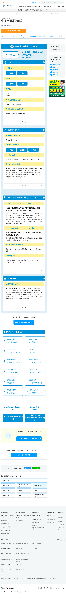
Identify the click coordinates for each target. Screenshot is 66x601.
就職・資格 (6, 490)
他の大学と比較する (24, 455)
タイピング (34, 548)
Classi (17, 564)
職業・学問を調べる (48, 6)
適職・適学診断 (35, 522)
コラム (62, 6)
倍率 (20, 495)
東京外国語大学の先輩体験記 (27, 13)
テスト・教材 (57, 6)
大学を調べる (21, 6)
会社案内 (62, 588)
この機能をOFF (57, 49)
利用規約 (16, 578)
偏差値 (20, 490)
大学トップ (6, 480)
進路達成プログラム (5, 564)
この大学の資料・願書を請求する (13, 418)
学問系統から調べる (51, 515)
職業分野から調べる (36, 519)
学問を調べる (50, 512)
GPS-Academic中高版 (21, 543)
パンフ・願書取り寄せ (13, 30)
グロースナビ (19, 569)
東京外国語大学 (18, 13)
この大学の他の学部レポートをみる (35, 408)
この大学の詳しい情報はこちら (13, 408)
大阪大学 (55, 69)
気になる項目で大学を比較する (8, 527)
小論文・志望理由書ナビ (21, 553)
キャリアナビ (19, 548)
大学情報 (5, 13)
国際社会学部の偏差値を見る (24, 322)
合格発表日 (6, 495)
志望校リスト (61, 517)
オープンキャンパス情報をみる (29, 438)
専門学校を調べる (29, 6)
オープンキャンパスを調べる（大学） (7, 516)
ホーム (2, 13)
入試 (36, 490)
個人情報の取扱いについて (40, 578)
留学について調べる (5, 530)
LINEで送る (37, 468)
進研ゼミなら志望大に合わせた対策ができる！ (35, 417)
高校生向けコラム (5, 533)
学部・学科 (6, 485)
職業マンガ (39, 527)
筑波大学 (55, 72)
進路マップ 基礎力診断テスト (8, 553)
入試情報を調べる (5, 523)
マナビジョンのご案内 (6, 578)
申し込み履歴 (61, 521)
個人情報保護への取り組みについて (47, 588)
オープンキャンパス (23, 485)
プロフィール (61, 524)
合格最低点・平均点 (39, 495)
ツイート (28, 468)
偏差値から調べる (5, 520)
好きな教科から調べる (52, 519)
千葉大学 (55, 67)
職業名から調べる (36, 515)
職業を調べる (35, 512)
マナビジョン (8, 6)
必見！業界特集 (19, 520)
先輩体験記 (38, 485)
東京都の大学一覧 (11, 13)
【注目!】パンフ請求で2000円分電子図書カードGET (32, 10)
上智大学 (55, 74)
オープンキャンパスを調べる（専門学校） (23, 516)
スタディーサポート (5, 548)
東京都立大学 (56, 64)
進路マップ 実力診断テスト (7, 559)
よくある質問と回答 (26, 578)
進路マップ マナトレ (36, 543)
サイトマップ (53, 578)
